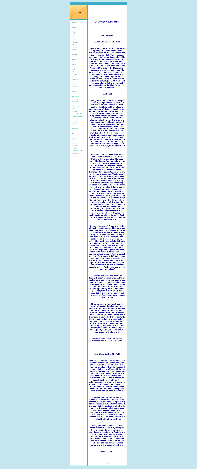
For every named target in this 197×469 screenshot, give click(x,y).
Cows (74, 69)
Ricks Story (75, 99)
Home (74, 22)
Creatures (75, 47)
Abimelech (75, 128)
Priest (74, 37)
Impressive (75, 79)
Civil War (75, 123)
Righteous (75, 59)
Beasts (74, 39)
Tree (74, 76)
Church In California (77, 116)
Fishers (74, 49)
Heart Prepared (76, 118)
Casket (74, 32)
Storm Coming (76, 96)
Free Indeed (75, 108)
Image (74, 30)
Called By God (76, 138)
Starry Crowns (76, 126)
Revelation (75, 57)
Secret (74, 64)
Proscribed (75, 62)
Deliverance (75, 111)
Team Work (75, 94)
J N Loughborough (77, 113)
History (74, 52)
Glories (74, 25)
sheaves (74, 67)
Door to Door (76, 148)
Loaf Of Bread (76, 104)
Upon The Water (76, 106)
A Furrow (75, 141)
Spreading (75, 27)
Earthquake (75, 86)
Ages (74, 44)
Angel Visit (75, 145)
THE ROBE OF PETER (78, 150)
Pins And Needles (76, 136)
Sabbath (74, 91)
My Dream (75, 155)
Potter (74, 71)
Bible (74, 84)
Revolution (75, 121)
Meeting (75, 81)
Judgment (75, 74)
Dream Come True (77, 153)
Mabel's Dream (76, 133)
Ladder (74, 34)
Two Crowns (75, 101)
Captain (74, 89)
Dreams (79, 12)
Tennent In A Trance (77, 131)
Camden (75, 143)
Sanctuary (75, 54)
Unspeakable (75, 42)
